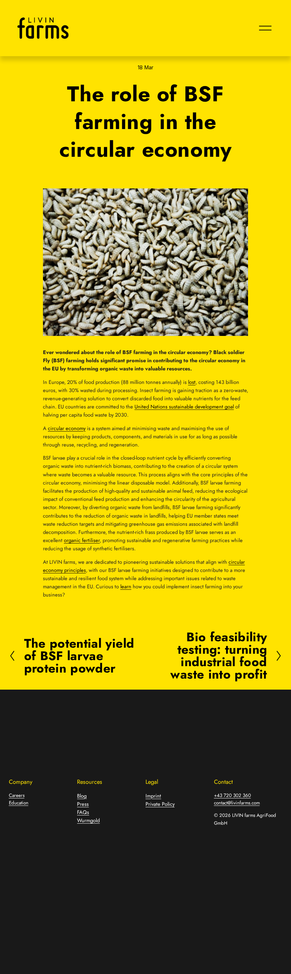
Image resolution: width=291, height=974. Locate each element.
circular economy (67, 428)
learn (125, 586)
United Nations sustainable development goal (184, 406)
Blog (82, 795)
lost (192, 382)
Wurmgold (88, 820)
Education (18, 802)
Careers (16, 795)
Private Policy (160, 804)
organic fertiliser (82, 540)
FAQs (83, 812)
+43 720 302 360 (232, 795)
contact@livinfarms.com (237, 802)
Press (83, 804)
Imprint (153, 795)
